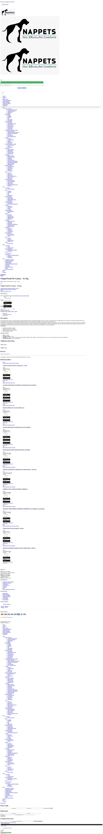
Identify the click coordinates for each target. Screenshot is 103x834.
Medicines (10, 169)
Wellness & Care (11, 164)
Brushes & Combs (11, 156)
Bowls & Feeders (8, 121)
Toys (6, 171)
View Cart (2, 622)
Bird (4, 244)
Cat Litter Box (10, 233)
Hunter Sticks (10, 111)
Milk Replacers (10, 150)
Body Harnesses (11, 145)
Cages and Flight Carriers (12, 109)
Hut (8, 193)
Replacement (5, 104)
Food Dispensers (11, 125)
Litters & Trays (8, 232)
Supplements (10, 170)
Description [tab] (5, 313)
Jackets (9, 208)
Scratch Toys (10, 241)
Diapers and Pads (11, 131)
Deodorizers (10, 202)
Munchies (9, 185)
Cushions (9, 116)
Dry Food (9, 214)
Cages (9, 246)
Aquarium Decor (8, 261)
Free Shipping (5, 598)
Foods (6, 213)
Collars (9, 146)
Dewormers (10, 167)
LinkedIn (9, 311)
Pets (3, 271)
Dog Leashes (10, 147)
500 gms (5, 347)
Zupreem (13, 447)
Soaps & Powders (11, 163)
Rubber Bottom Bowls (12, 199)
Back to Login (13, 822)
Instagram (6, 606)
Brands (4, 270)
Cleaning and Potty (8, 201)
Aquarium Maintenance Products (11, 263)
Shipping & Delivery (7, 103)
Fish (3, 258)
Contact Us (5, 105)
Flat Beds (9, 117)
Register (2, 822)
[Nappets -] (7, 15)
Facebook (2, 311)
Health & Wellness (8, 165)
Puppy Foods (10, 151)
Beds (6, 190)
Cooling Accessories (11, 110)
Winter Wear (10, 141)
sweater (9, 140)
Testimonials (5, 584)
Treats (6, 242)
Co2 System (7, 265)
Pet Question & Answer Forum (9, 589)
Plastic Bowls (10, 126)
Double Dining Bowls (12, 123)
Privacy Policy (5, 99)
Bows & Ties (10, 207)
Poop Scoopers (10, 135)
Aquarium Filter (8, 262)
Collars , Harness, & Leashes (10, 144)
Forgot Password (7, 822)
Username (14, 808)
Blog (4, 588)
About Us (5, 587)
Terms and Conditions (7, 100)
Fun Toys (9, 239)
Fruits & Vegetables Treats (13, 184)
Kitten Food (10, 215)
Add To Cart (5, 379)
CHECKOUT (8, 832)
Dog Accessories (8, 108)
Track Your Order (5, 4)
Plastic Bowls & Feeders (12, 249)
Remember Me (46, 808)
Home (4, 96)
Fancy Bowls (10, 124)
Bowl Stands (10, 122)
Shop (5, 281)
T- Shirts (9, 209)
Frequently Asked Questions (8, 581)
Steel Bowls (10, 129)
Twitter (5, 311)
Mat (8, 118)
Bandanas (9, 138)
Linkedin (2, 607)
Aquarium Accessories (9, 259)
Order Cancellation (6, 102)
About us (4, 97)
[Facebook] (85, 6)
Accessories (7, 187)
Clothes (6, 137)
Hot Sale (4, 272)
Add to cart (3, 310)
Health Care (7, 227)
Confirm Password (19, 814)
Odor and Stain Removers (12, 133)
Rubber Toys (10, 175)
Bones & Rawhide (11, 181)
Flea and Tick (10, 168)
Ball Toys (9, 172)
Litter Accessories (11, 234)
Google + (13, 311)
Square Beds (10, 119)
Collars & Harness (8, 210)
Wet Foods (10, 218)
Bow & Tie (10, 142)
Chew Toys (10, 174)
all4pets (4, 382)
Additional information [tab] (7, 314)
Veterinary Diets (11, 152)
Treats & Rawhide (8, 179)
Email (16, 311)
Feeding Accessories (9, 267)
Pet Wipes (9, 134)
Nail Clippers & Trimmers (12, 161)
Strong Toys (10, 178)
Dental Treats (10, 183)
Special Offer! (3, 803)
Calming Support (11, 166)
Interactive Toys (11, 240)
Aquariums (7, 264)
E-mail (28, 813)
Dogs (4, 107)
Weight (2, 306)
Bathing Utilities (11, 155)
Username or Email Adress (17, 821)
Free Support (5, 597)
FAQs (4, 98)
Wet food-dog (10, 153)
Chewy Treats (10, 182)
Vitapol (27, 295)
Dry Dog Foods (11, 149)
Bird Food (17, 295)
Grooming (7, 154)
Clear (5, 307)
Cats (4, 186)
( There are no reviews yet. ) (5, 291)
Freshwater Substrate (9, 269)
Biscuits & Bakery (11, 180)
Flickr (6, 607)
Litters (9, 236)
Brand (2, 300)
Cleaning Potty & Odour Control (11, 130)
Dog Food (7, 148)
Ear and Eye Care (11, 160)
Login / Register (21, 87)
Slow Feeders (10, 128)
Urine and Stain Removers (13, 203)
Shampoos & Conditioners (13, 162)
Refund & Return (6, 101)
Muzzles (9, 113)
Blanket (9, 115)
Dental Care (10, 157)
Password (29, 808)
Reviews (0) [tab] (5, 315)
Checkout (7, 622)
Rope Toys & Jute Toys (12, 176)
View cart (7, 310)
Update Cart (3, 832)
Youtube (2, 606)
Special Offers (3, 274)
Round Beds (10, 120)
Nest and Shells (10, 247)
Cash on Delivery (6, 585)
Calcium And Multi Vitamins (13, 255)
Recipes (1, 275)
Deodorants (10, 159)
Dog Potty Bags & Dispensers (13, 132)
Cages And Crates (11, 188)
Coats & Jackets (11, 139)
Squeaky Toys (10, 177)
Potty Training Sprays (12, 136)
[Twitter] (83, 6)
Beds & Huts (7, 114)
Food (6, 252)
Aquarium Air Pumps (9, 260)
